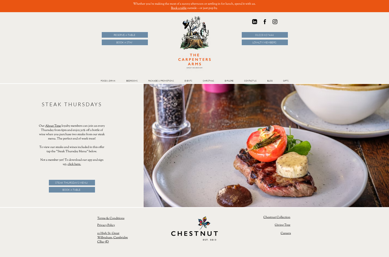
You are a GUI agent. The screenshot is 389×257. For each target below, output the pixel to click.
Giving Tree (282, 225)
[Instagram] (275, 22)
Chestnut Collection (276, 217)
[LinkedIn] (255, 22)
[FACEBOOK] (265, 22)
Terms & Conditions (110, 218)
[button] (188, 81)
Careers (286, 233)
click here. (74, 164)
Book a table (179, 8)
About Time (53, 126)
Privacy (102, 225)
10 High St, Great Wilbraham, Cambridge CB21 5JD (112, 237)
